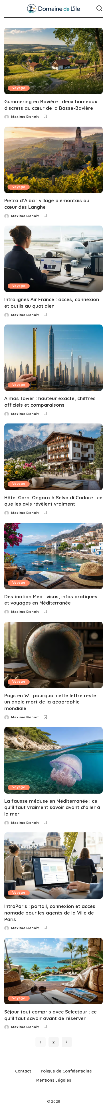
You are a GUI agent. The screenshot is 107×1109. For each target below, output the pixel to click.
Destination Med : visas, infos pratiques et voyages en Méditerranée (50, 599)
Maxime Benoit (25, 117)
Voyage (18, 88)
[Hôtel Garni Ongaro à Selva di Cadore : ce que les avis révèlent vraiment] (53, 456)
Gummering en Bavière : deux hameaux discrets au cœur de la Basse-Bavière (50, 104)
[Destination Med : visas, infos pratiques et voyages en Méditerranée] (53, 556)
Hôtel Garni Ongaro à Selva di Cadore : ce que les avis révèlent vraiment (53, 500)
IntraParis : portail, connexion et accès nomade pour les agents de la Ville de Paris (49, 912)
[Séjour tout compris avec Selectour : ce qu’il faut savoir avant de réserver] (53, 971)
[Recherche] (99, 8)
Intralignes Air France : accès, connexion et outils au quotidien (51, 302)
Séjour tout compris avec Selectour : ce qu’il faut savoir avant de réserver (50, 1015)
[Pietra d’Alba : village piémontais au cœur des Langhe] (53, 160)
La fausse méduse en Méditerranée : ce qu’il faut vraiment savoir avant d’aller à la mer (52, 807)
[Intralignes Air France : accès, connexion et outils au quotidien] (53, 259)
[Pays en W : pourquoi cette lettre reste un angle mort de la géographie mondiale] (53, 655)
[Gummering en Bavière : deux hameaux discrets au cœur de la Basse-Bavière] (53, 61)
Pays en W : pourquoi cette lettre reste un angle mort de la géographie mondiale (50, 701)
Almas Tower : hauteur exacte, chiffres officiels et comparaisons (50, 401)
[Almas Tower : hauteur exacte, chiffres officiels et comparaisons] (53, 358)
